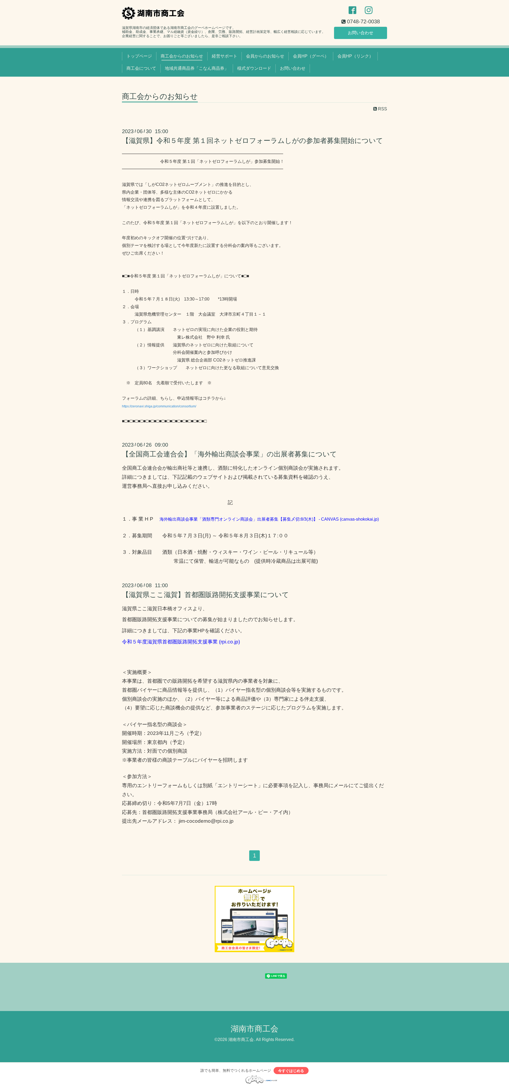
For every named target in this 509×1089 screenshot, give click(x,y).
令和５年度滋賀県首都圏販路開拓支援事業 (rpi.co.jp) (181, 641)
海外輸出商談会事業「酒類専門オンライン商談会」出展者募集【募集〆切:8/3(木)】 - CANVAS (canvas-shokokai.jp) (269, 519)
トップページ (139, 56)
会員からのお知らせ (265, 56)
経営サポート (224, 56)
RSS (382, 109)
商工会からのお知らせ (182, 56)
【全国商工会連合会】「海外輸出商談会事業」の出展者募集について (229, 454)
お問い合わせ (360, 33)
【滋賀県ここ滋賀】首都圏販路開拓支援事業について (205, 595)
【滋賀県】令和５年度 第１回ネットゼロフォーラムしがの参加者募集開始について (252, 141)
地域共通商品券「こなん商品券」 (197, 68)
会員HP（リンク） (355, 56)
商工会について (141, 68)
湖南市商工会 (254, 1028)
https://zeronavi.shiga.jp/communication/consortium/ (159, 406)
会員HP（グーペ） (311, 56)
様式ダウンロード (254, 68)
